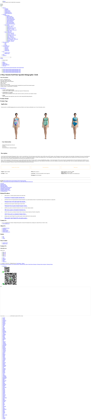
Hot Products (19, 263)
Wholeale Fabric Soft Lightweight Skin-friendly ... (15, 201)
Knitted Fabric (5, 63)
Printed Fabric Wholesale (32, 264)
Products (4, 62)
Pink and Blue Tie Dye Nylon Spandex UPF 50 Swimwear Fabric (15, 180)
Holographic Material (4, 186)
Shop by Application (6, 64)
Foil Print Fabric (3, 184)
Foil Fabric (2, 183)
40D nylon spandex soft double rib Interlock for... (15, 209)
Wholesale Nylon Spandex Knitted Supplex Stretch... (16, 205)
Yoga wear (4, 65)
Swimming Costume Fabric (5, 189)
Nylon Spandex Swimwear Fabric (6, 187)
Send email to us (3, 88)
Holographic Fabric (3, 185)
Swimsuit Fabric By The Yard (5, 190)
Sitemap (23, 263)
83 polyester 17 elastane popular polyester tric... (15, 197)
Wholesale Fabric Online (23, 264)
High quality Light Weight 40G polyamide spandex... (16, 218)
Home (4, 61)
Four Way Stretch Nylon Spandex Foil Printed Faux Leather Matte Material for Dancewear (18, 181)
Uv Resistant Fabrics (3, 191)
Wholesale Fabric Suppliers (41, 264)
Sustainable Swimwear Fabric (5, 188)
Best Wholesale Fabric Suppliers (5, 264)
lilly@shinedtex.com (6, 223)
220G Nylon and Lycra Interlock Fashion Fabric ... (16, 214)
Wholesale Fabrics (50, 264)
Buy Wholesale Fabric (15, 264)
